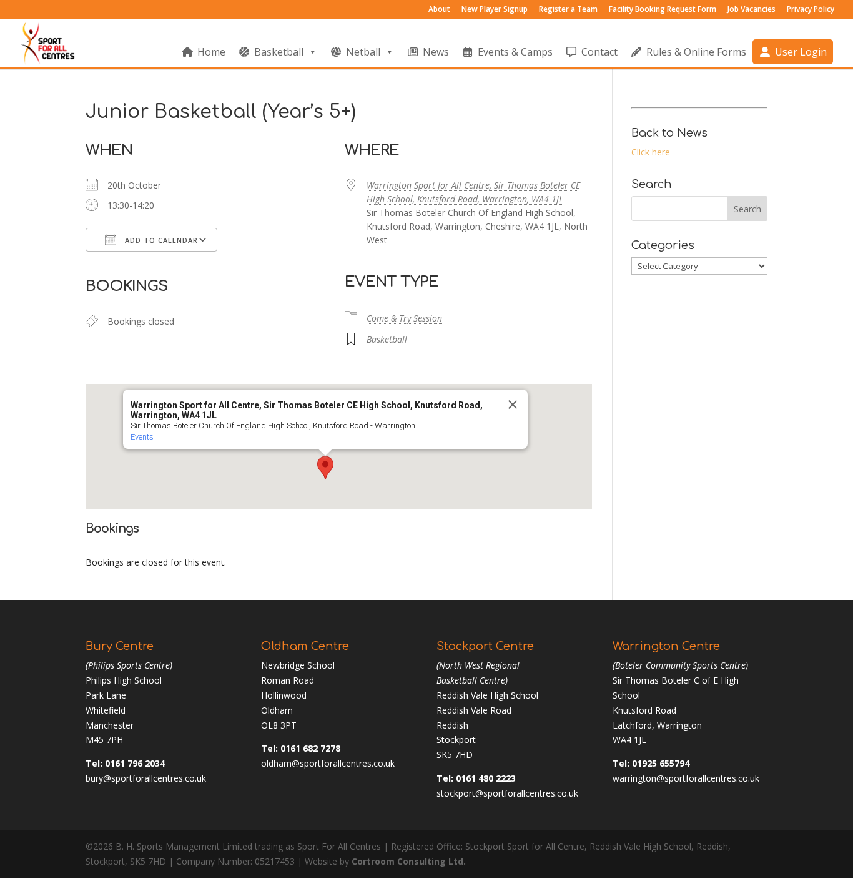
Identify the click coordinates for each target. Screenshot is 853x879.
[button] (325, 467)
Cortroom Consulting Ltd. (409, 861)
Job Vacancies (751, 10)
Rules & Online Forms (696, 52)
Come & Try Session (404, 318)
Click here (650, 152)
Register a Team (568, 10)
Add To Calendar (160, 240)
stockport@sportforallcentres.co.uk (507, 793)
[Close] (513, 405)
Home (211, 52)
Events (142, 436)
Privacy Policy (810, 10)
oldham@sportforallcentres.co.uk (328, 763)
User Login (801, 52)
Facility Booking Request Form (662, 10)
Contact (599, 52)
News (436, 52)
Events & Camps (515, 52)
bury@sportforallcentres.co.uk (146, 778)
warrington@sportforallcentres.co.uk (686, 778)
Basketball (278, 52)
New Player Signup (494, 10)
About (439, 10)
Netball (363, 52)
